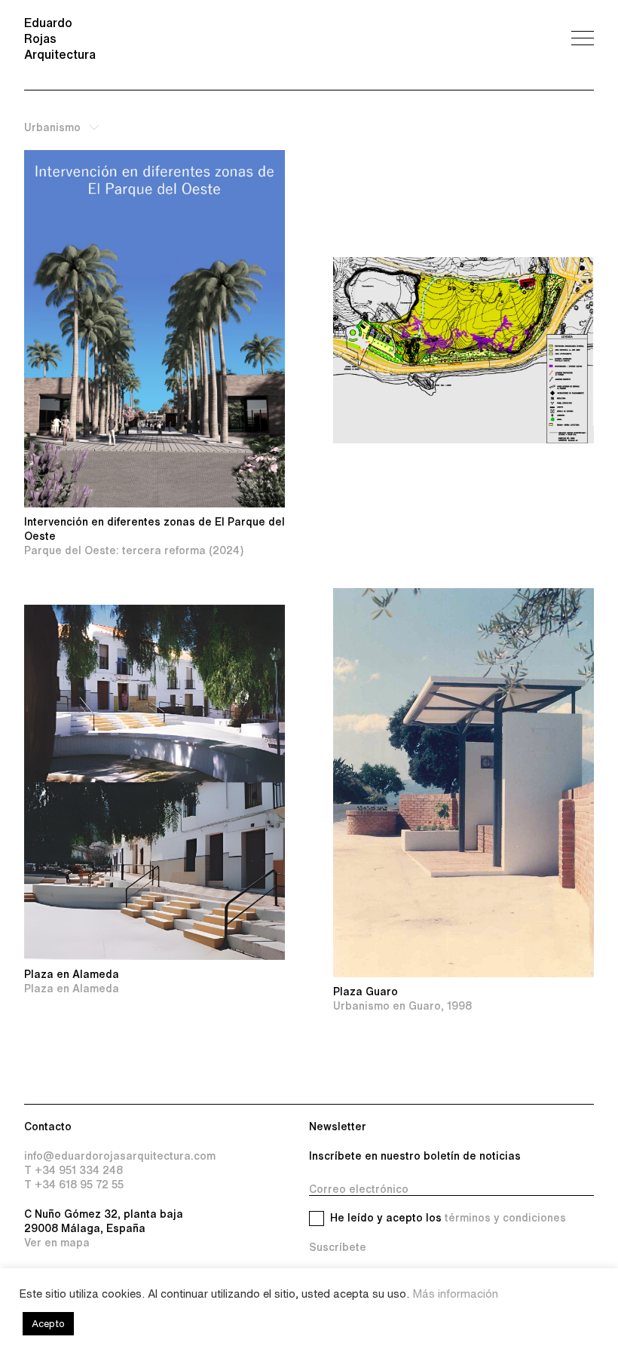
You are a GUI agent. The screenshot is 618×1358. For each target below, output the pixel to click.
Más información (455, 1293)
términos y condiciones (505, 1217)
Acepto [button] (48, 1324)
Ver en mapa (57, 1242)
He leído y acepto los (448, 1217)
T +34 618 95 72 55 (74, 1184)
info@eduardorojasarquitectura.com (120, 1156)
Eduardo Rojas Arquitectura (60, 38)
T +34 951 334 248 (73, 1170)
